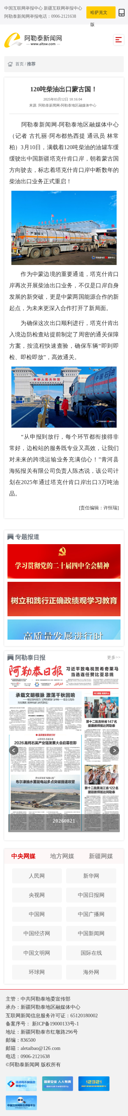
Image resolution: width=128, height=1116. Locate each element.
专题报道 (27, 536)
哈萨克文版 (98, 14)
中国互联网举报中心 (24, 8)
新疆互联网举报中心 (63, 8)
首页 (20, 64)
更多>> (114, 657)
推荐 (31, 64)
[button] (13, 750)
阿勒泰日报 (30, 657)
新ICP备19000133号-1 (55, 1023)
